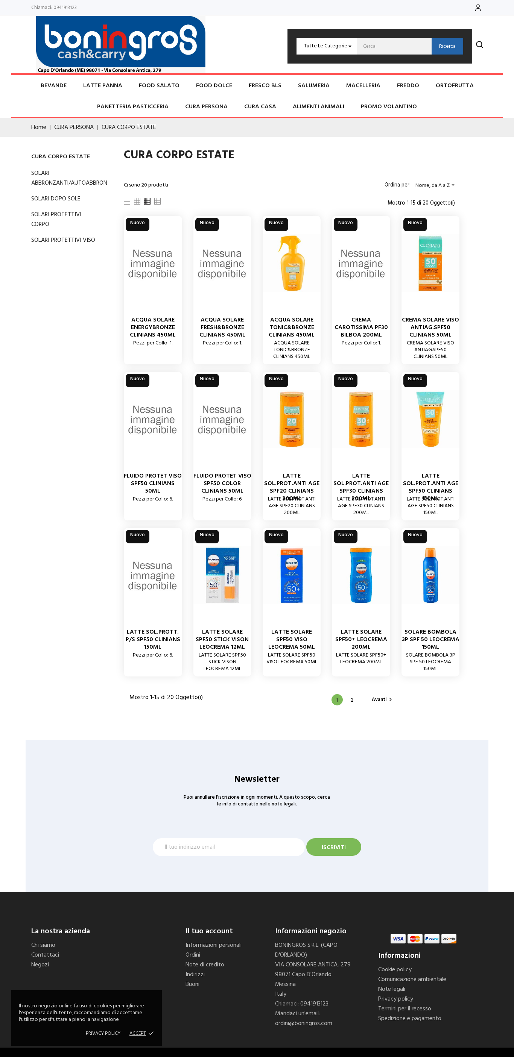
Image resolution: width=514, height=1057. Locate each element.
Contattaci (45, 955)
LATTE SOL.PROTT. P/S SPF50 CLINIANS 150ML (153, 639)
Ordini (193, 955)
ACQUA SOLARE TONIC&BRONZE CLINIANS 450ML (292, 327)
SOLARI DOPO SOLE (56, 199)
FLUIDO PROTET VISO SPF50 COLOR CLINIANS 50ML (222, 483)
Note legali (391, 989)
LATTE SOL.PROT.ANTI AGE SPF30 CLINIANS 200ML (361, 487)
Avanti (383, 700)
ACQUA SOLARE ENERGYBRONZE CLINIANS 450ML (153, 327)
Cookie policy (395, 970)
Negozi (40, 965)
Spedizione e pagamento (409, 1019)
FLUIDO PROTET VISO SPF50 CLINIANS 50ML (153, 483)
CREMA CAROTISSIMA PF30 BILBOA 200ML (361, 327)
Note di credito (205, 965)
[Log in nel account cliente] (478, 7)
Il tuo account (209, 931)
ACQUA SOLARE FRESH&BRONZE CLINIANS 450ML (222, 327)
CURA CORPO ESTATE (60, 157)
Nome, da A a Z (435, 185)
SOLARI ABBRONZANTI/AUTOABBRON (63, 178)
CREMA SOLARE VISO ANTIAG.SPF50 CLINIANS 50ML (430, 327)
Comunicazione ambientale (412, 979)
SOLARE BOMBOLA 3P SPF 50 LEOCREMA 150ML (430, 639)
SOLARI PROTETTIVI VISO (63, 240)
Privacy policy (103, 1033)
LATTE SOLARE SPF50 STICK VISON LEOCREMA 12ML (222, 639)
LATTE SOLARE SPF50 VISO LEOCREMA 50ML (291, 639)
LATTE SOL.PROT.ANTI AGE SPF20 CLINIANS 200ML (291, 487)
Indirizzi (195, 975)
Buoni (192, 984)
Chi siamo (43, 945)
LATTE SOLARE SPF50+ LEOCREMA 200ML (361, 639)
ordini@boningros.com (303, 1023)
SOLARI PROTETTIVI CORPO (56, 219)
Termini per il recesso (404, 1009)
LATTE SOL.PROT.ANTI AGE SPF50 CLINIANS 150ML (430, 487)
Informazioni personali (214, 945)
